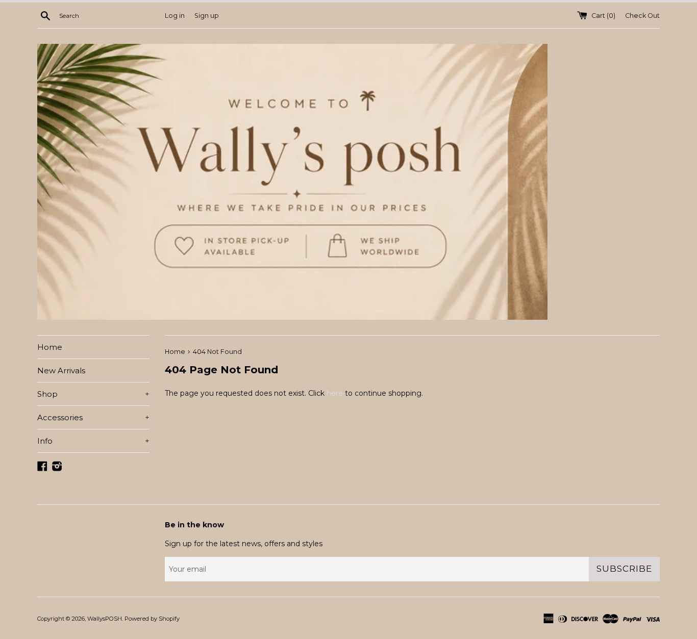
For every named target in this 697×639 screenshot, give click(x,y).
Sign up (206, 15)
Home (49, 347)
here (335, 393)
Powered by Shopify (152, 618)
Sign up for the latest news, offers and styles (243, 543)
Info (93, 441)
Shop (93, 394)
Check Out (642, 15)
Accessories (93, 417)
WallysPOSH (104, 618)
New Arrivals (61, 370)
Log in (175, 15)
